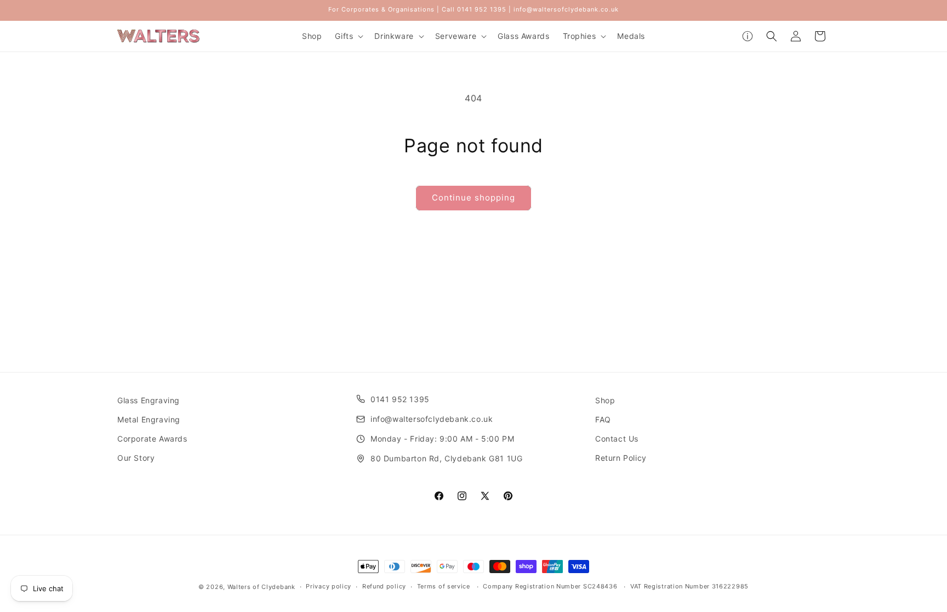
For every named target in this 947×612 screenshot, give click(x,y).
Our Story (136, 457)
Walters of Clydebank (261, 587)
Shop (605, 400)
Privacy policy (328, 586)
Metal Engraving (148, 419)
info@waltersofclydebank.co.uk (431, 419)
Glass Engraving (148, 400)
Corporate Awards (152, 438)
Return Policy (621, 457)
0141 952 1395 (400, 399)
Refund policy (384, 586)
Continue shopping (473, 197)
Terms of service (443, 586)
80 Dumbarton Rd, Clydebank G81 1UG (446, 458)
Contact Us (616, 438)
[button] (348, 36)
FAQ (603, 419)
